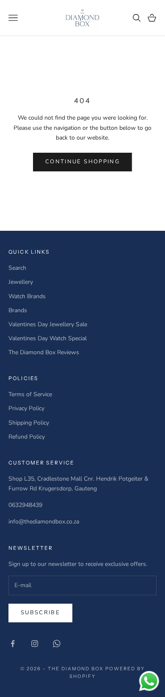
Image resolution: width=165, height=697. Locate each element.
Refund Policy (26, 437)
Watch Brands (27, 296)
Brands (17, 310)
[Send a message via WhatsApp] (149, 681)
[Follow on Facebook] (12, 643)
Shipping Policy (28, 423)
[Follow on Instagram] (34, 643)
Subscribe (40, 612)
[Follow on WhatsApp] (56, 643)
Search (17, 268)
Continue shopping (82, 161)
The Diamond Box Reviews (43, 352)
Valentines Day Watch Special (47, 338)
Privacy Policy (26, 408)
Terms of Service (30, 394)
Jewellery (20, 282)
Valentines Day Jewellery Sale (47, 324)
